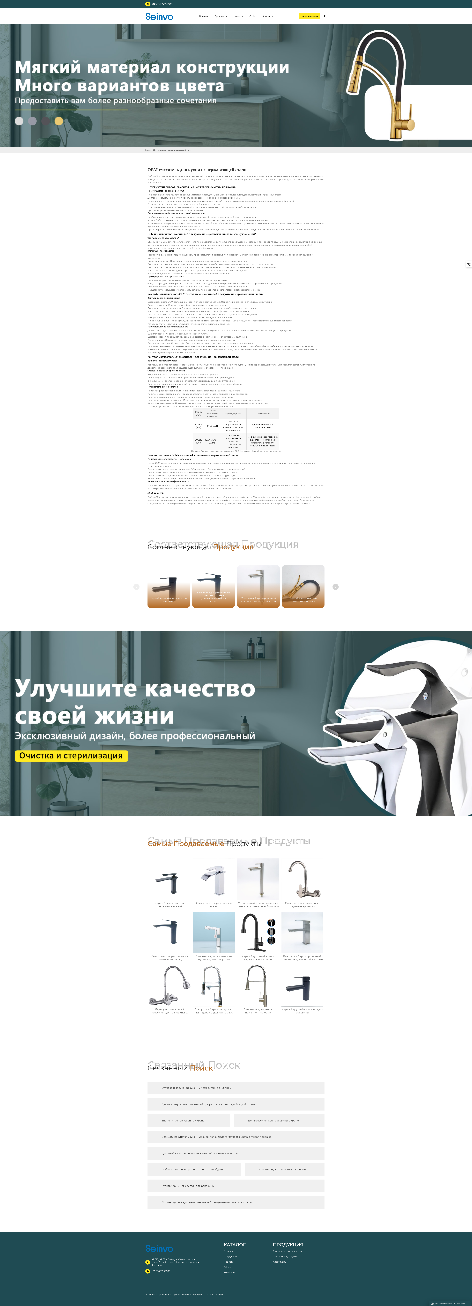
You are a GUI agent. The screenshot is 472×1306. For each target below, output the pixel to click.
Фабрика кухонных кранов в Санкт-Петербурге (192, 1169)
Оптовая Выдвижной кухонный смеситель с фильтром (197, 1087)
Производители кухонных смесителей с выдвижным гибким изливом (207, 1202)
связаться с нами (309, 16)
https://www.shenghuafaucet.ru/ (266, 346)
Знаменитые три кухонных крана (183, 1120)
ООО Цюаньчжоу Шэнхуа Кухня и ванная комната (234, 503)
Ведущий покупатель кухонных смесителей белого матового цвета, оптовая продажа (216, 1136)
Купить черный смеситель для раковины (188, 1185)
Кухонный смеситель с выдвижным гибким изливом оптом (200, 1153)
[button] (335, 587)
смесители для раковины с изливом (282, 1169)
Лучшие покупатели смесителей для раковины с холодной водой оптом (208, 1104)
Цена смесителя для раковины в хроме (273, 1120)
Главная (148, 150)
